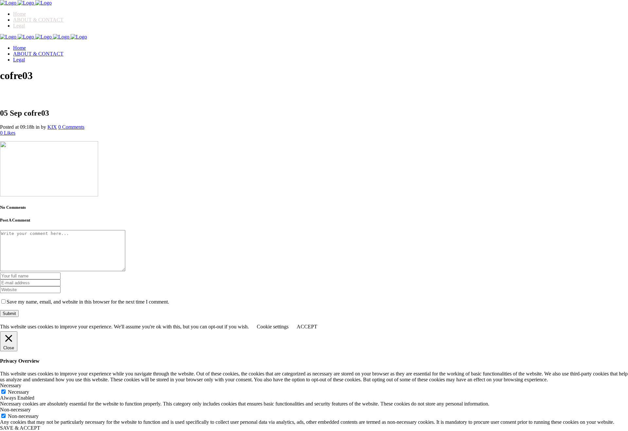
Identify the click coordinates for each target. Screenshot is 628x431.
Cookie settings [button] (272, 326)
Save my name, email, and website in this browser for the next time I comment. (88, 302)
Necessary (18, 392)
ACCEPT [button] (307, 326)
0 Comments (71, 127)
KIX (52, 127)
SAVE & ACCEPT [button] (20, 428)
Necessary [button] (10, 385)
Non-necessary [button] (15, 409)
